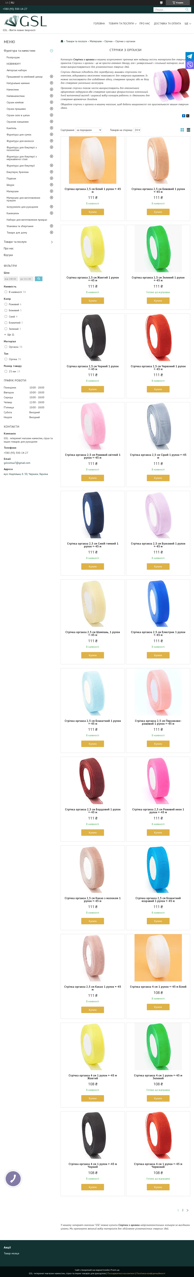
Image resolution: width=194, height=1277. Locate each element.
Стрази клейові (15, 102)
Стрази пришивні (16, 109)
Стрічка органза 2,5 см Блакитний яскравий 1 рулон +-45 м (158, 899)
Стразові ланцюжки (18, 121)
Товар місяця (11, 1253)
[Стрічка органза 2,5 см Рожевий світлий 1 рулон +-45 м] (93, 426)
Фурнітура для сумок (19, 134)
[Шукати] (187, 9)
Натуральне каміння (18, 83)
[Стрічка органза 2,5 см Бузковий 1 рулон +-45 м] (158, 514)
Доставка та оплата (167, 23)
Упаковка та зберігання (20, 226)
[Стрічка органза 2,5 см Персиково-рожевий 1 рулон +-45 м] (158, 692)
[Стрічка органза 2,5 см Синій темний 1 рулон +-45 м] (93, 514)
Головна (99, 23)
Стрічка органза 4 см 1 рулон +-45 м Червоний (158, 1165)
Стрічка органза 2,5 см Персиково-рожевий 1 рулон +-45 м (158, 722)
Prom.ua (115, 1269)
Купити (93, 212)
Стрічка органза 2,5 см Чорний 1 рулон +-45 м (93, 367)
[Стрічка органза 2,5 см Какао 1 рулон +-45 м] (93, 957)
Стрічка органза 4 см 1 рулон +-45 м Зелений (158, 1077)
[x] (187, 116)
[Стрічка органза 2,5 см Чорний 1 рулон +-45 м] (93, 337)
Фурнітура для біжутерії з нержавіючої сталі (22, 158)
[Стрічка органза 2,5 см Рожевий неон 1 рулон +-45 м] (158, 780)
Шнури (10, 185)
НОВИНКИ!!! (14, 63)
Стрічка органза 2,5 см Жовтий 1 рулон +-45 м (92, 279)
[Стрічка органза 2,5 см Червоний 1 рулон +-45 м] (158, 337)
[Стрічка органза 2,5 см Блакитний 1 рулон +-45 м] (93, 692)
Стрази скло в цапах (18, 115)
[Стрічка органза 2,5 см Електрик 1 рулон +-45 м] (158, 603)
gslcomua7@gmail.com (17, 463)
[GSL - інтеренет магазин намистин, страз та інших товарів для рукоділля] (26, 20)
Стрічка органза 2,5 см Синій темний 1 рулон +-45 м (92, 545)
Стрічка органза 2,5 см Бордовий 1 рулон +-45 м (92, 811)
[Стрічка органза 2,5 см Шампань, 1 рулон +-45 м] (93, 603)
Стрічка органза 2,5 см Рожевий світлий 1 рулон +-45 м (92, 456)
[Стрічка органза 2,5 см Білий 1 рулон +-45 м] (93, 160)
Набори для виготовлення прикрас (27, 219)
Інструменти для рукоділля (22, 207)
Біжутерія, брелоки (18, 172)
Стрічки (108, 41)
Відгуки (8, 255)
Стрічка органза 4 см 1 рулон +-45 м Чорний (93, 1165)
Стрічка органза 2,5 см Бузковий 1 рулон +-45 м (158, 545)
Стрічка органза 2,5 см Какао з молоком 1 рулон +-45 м (93, 899)
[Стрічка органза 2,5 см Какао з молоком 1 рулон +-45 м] (93, 869)
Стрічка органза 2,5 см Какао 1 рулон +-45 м (92, 988)
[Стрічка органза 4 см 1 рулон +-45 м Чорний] (93, 1135)
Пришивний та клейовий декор (25, 76)
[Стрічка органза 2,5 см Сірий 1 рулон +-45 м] (158, 426)
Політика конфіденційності (150, 1273)
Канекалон (13, 213)
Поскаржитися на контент (121, 1273)
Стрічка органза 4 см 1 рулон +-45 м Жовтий (93, 1077)
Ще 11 (10, 334)
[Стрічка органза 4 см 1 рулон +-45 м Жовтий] (93, 1046)
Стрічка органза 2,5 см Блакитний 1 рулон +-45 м (93, 722)
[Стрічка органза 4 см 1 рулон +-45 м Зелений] (158, 1046)
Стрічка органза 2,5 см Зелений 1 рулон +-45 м (158, 279)
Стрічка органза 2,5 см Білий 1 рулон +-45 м (93, 190)
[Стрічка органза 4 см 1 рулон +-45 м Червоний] (158, 1135)
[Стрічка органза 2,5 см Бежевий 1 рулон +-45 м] (158, 160)
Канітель (11, 128)
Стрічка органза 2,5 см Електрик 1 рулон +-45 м (158, 633)
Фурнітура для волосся (20, 141)
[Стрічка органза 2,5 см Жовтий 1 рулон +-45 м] (93, 248)
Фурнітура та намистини (19, 50)
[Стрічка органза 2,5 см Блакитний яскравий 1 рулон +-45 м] (158, 869)
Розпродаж (13, 57)
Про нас (144, 23)
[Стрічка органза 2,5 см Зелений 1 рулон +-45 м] (158, 248)
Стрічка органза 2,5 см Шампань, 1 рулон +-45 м (92, 633)
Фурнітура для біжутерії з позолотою (22, 149)
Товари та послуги (121, 23)
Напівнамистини (16, 96)
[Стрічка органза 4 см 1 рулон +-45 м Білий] (158, 957)
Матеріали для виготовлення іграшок (23, 199)
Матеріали (13, 191)
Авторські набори (17, 70)
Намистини (13, 89)
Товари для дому (17, 232)
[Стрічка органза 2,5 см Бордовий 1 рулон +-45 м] (93, 780)
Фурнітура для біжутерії (21, 165)
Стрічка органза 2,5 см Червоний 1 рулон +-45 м (158, 367)
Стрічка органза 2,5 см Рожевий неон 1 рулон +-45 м (158, 811)
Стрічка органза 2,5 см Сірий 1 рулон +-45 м (158, 456)
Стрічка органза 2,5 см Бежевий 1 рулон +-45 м (158, 190)
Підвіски (11, 178)
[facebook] (183, 116)
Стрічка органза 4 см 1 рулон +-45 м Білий (158, 986)
